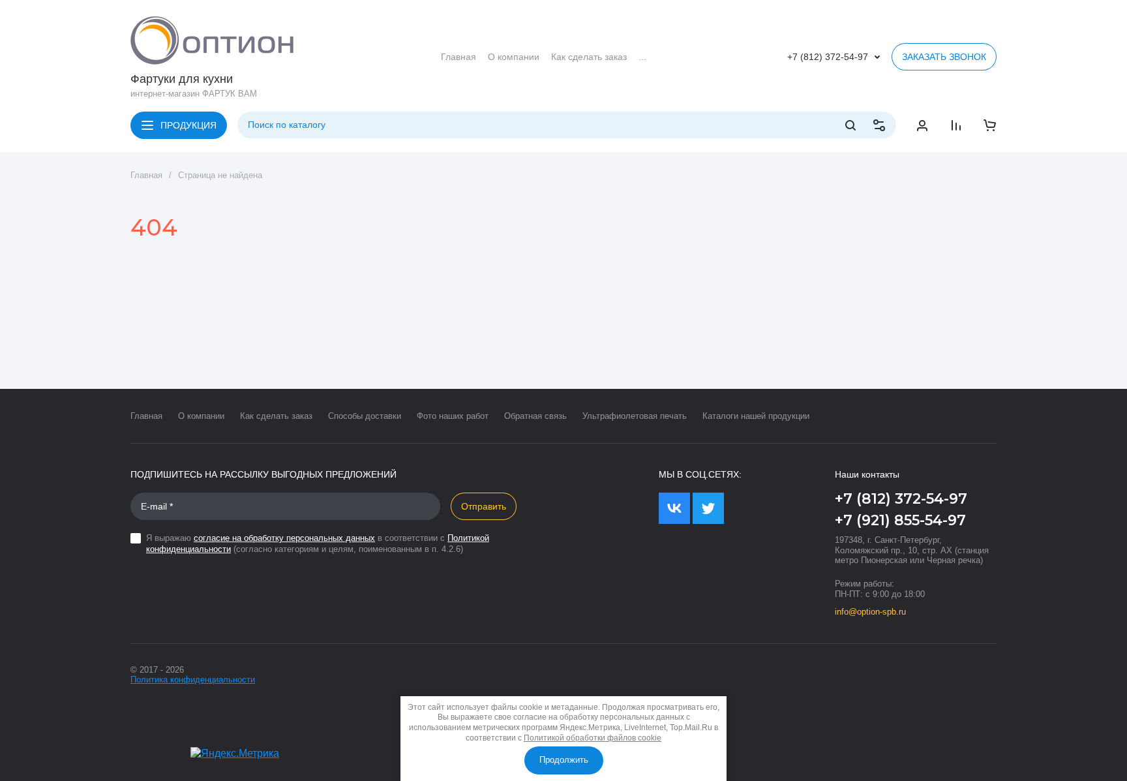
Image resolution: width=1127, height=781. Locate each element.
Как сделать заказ (276, 416)
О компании (201, 416)
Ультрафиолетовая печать (634, 416)
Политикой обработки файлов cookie (592, 738)
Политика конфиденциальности (192, 679)
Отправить (483, 506)
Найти (850, 125)
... (642, 57)
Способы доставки (364, 416)
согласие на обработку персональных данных (284, 538)
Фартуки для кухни (181, 78)
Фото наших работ (452, 416)
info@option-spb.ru (870, 612)
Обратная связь (535, 416)
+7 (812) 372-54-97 (827, 57)
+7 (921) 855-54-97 (900, 520)
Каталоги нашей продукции (755, 416)
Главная (146, 175)
